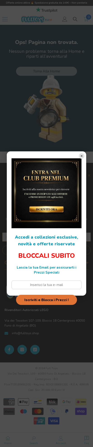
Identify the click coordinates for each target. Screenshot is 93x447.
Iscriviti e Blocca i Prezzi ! (46, 299)
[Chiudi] (81, 156)
